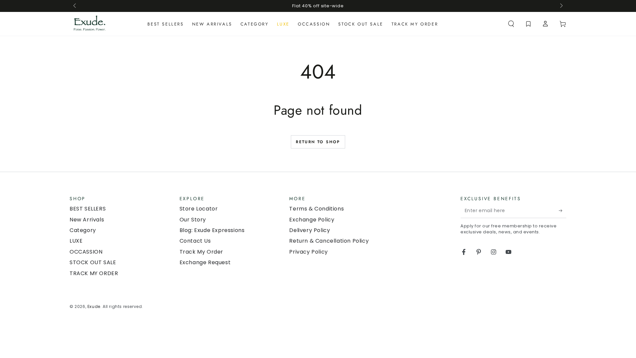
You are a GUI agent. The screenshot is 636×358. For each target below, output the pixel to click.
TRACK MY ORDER (94, 273)
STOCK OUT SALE (93, 262)
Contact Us (195, 241)
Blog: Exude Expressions (212, 230)
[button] (511, 24)
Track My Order (201, 252)
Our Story (193, 219)
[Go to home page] (90, 24)
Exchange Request (205, 262)
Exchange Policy (311, 219)
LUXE (76, 241)
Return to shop (318, 142)
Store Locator (199, 208)
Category (83, 230)
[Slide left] (75, 6)
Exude (93, 306)
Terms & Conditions (316, 208)
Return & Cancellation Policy (329, 241)
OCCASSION (86, 252)
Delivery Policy (309, 230)
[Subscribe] (562, 210)
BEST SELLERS (88, 208)
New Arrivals (87, 219)
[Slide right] (560, 6)
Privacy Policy (308, 252)
